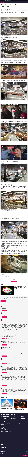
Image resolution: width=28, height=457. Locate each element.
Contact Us (2, 444)
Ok (25, 455)
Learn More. (2, 455)
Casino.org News (3, 428)
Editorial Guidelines (3, 447)
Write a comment (3, 300)
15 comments (7, 10)
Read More (15, 290)
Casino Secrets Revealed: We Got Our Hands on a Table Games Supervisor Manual (20, 409)
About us (2, 445)
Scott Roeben (4, 9)
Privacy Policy (2, 448)
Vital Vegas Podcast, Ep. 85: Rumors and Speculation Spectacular (20, 287)
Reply (5, 310)
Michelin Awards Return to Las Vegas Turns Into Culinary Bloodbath (6, 409)
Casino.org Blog (3, 430)
